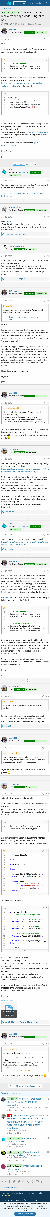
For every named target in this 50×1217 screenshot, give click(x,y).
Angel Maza (11, 1171)
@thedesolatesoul (9, 145)
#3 (48, 217)
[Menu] (4, 3)
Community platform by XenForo (22, 1200)
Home (4, 1195)
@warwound (6, 597)
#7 (48, 459)
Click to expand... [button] (25, 1070)
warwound (14, 449)
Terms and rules (18, 1193)
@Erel (36, 142)
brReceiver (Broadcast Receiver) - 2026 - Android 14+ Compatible (24, 1101)
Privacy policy (31, 1193)
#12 (47, 793)
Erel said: (6, 306)
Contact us (6, 1193)
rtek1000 (10, 1158)
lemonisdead (15, 207)
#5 (48, 300)
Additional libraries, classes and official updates (31, 1107)
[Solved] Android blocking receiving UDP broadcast (24, 1154)
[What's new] (46, 3)
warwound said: (9, 753)
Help (40, 1193)
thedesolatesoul (16, 246)
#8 (48, 534)
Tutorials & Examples (18, 1144)
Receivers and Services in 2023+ (22, 1140)
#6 (48, 403)
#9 (48, 571)
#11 (47, 748)
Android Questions (20, 1158)
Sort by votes (31, 164)
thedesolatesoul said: (11, 408)
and (15, 234)
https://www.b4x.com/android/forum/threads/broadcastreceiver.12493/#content (24, 543)
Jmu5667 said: (8, 702)
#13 (47, 1043)
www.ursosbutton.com (38, 131)
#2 (48, 180)
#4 (48, 256)
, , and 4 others (21, 1022)
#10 (47, 696)
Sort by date (18, 164)
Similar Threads (35, 24)
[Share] (44, 39)
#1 (48, 39)
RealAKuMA (11, 1130)
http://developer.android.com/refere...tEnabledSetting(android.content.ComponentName (25, 470)
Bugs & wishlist (21, 1130)
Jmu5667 (9, 23)
